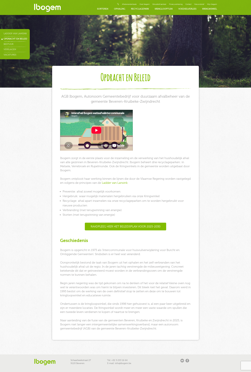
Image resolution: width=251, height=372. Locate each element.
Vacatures (10, 54)
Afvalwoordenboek (129, 4)
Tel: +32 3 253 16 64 (117, 360)
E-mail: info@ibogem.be (119, 363)
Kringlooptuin (164, 9)
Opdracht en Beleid (15, 38)
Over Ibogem (145, 4)
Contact (188, 4)
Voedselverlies (187, 9)
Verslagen (10, 49)
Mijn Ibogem (212, 4)
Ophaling (119, 9)
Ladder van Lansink (15, 33)
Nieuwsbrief (199, 4)
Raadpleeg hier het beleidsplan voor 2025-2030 (125, 226)
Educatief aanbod (159, 4)
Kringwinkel (209, 9)
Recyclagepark (140, 9)
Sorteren (102, 9)
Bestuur (8, 44)
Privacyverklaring (176, 4)
